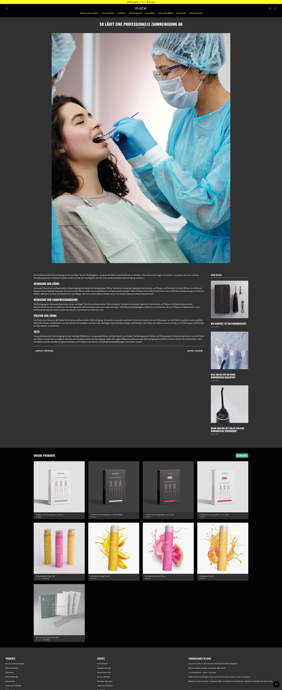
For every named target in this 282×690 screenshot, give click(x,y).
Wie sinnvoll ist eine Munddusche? (229, 323)
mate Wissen (102, 663)
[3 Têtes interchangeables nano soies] (168, 486)
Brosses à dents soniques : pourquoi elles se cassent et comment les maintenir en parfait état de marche (230, 681)
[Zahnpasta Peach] (222, 548)
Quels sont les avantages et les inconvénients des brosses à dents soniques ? (219, 677)
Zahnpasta (10, 672)
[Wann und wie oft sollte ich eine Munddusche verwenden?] (229, 404)
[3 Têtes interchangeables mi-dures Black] (113, 486)
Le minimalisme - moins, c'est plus (202, 672)
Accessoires (10, 681)
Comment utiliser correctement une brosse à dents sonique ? (212, 663)
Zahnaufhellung (12, 677)
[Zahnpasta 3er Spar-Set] (59, 548)
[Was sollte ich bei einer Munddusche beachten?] (229, 350)
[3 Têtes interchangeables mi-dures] (59, 486)
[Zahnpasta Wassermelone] (168, 548)
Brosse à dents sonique (15, 663)
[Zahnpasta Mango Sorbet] (113, 548)
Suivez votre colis (104, 672)
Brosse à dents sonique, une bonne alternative (206, 668)
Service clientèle (103, 677)
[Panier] (275, 8)
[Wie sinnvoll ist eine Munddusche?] (229, 299)
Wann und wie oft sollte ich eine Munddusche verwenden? (227, 430)
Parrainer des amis (104, 681)
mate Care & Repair (13, 685)
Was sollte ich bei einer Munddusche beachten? (223, 376)
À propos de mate (104, 668)
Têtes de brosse (12, 668)
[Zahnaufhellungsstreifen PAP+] (59, 609)
